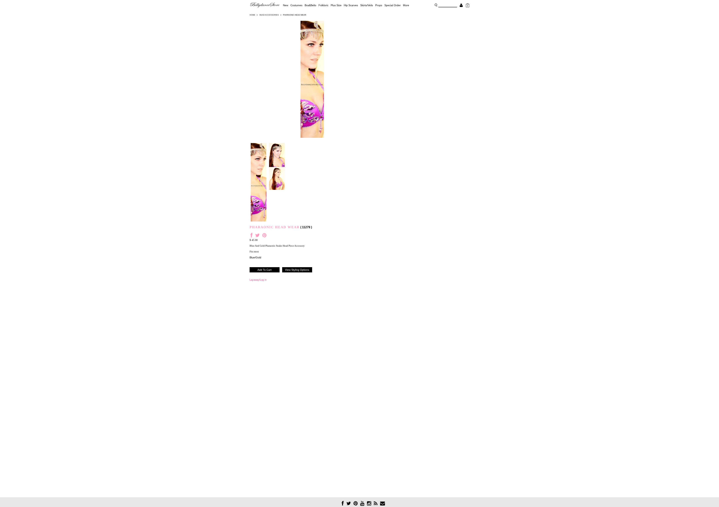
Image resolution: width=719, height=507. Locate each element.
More (406, 5)
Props (378, 5)
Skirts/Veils (366, 5)
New (285, 5)
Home (252, 15)
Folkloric (323, 5)
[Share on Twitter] (257, 236)
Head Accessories (269, 15)
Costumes (296, 5)
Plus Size (336, 5)
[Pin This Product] (264, 236)
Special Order (392, 5)
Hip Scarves (351, 5)
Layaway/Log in (258, 279)
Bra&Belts (310, 5)
